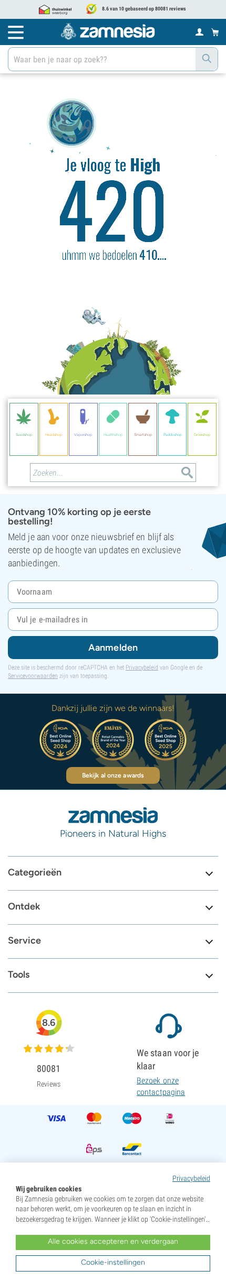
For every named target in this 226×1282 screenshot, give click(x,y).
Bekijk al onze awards (113, 775)
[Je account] (199, 31)
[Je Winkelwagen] (215, 32)
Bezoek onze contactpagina (161, 1086)
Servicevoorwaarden (33, 676)
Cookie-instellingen (113, 1262)
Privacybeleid (142, 667)
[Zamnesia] (107, 31)
